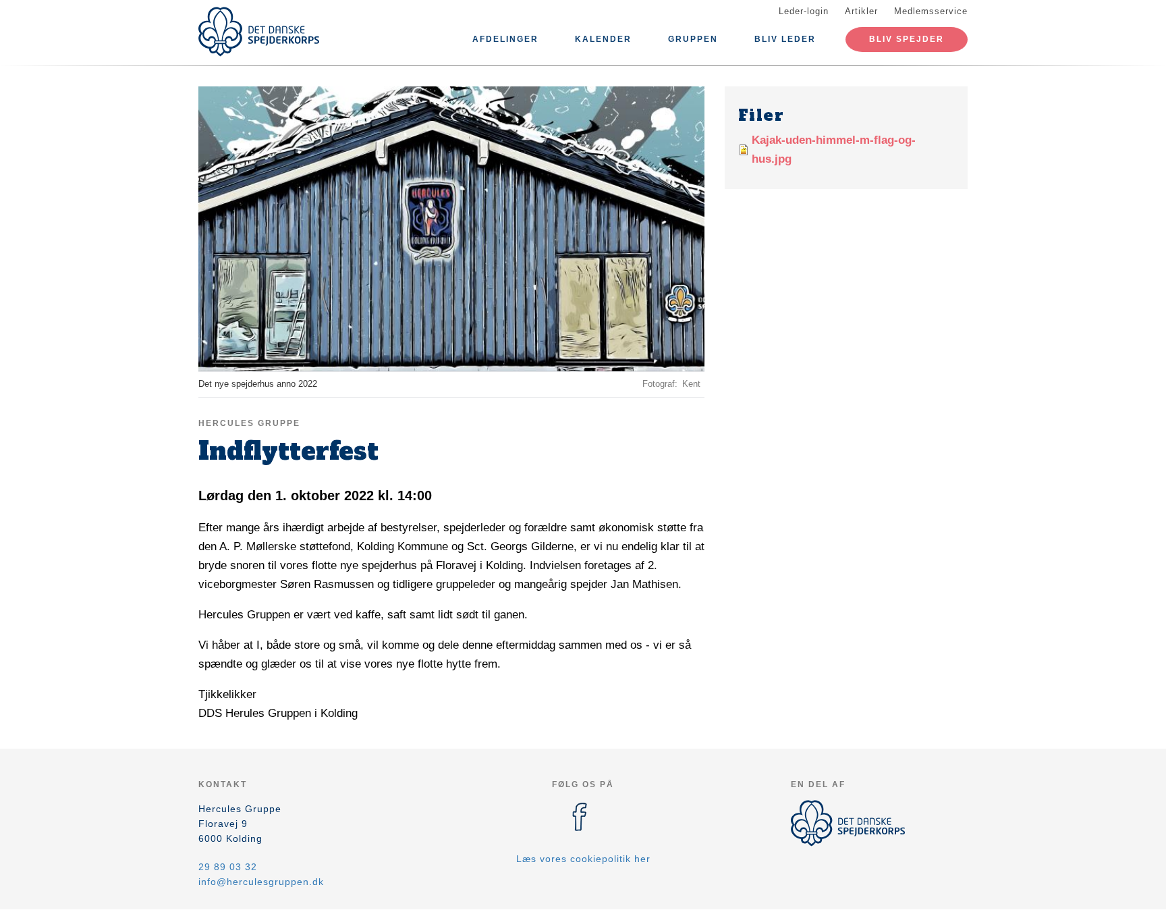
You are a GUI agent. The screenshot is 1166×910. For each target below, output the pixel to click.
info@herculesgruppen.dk (261, 881)
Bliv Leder (785, 39)
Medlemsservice (931, 11)
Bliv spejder (906, 39)
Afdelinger (505, 39)
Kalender (603, 39)
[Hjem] (259, 32)
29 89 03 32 (227, 866)
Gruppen (693, 39)
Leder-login (804, 11)
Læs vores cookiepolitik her (583, 858)
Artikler (861, 11)
